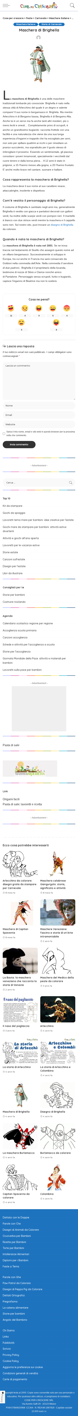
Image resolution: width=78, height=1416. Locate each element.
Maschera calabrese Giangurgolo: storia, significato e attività (53, 884)
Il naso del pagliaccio (16, 1025)
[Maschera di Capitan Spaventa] (20, 912)
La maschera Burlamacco (18, 1152)
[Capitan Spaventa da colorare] (20, 1177)
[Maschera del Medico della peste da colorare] (57, 961)
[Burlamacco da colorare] (57, 1136)
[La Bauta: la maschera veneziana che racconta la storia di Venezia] (20, 961)
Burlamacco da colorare (55, 1152)
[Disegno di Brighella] (57, 1095)
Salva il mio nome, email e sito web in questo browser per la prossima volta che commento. (40, 433)
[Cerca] (71, 5)
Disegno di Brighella (52, 1111)
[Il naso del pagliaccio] (20, 1009)
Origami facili (11, 799)
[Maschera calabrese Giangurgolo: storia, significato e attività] (57, 864)
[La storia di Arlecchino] (20, 1050)
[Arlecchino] (57, 1009)
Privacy (2, 1398)
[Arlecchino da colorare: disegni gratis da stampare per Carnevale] (20, 864)
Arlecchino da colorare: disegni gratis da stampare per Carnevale (19, 884)
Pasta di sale (11, 745)
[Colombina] (57, 1177)
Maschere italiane (25, 24)
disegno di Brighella (62, 224)
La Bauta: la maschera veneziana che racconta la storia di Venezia (20, 981)
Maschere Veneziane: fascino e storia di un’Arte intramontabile (56, 932)
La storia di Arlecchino (17, 1067)
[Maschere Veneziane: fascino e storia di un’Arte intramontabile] (57, 912)
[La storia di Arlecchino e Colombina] (57, 1050)
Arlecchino (47, 1025)
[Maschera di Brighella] (20, 1095)
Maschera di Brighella (16, 1111)
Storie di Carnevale (52, 24)
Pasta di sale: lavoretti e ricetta (22, 804)
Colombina (47, 1193)
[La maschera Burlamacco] (20, 1136)
